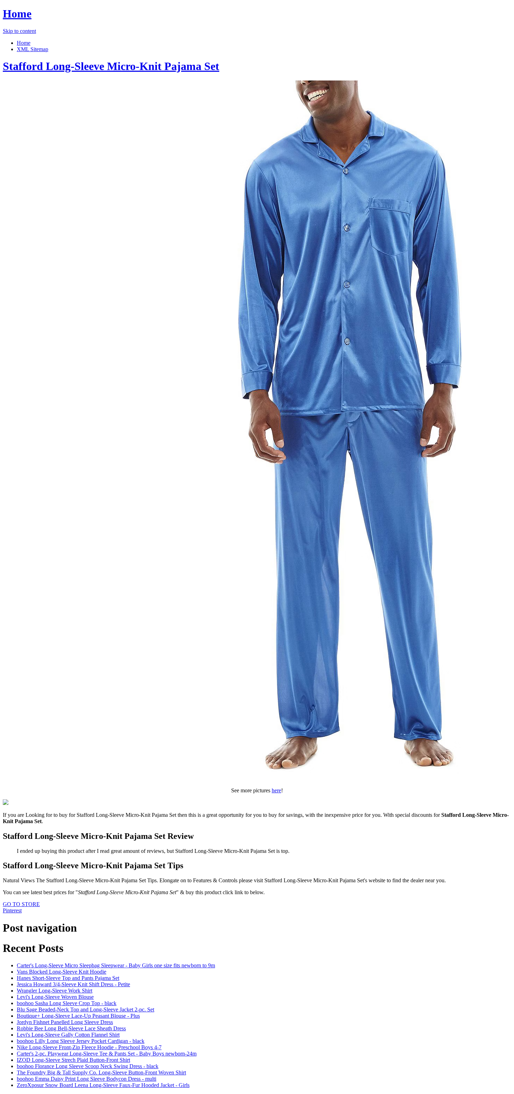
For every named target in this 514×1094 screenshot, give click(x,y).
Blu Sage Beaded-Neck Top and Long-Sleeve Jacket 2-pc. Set (85, 1009)
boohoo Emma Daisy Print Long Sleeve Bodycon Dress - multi (86, 1079)
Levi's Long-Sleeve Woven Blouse (55, 997)
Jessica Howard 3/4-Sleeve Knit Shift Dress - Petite (73, 984)
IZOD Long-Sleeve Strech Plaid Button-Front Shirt (73, 1060)
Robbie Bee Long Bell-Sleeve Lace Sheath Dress (71, 1028)
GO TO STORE (21, 904)
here (276, 790)
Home (17, 13)
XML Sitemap (32, 49)
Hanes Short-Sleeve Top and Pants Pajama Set (68, 978)
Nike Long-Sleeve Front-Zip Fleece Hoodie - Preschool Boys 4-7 (89, 1047)
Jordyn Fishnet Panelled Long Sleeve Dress (65, 1022)
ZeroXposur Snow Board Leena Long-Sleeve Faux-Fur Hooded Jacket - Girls (103, 1085)
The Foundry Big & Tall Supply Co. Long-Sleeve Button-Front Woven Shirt (101, 1072)
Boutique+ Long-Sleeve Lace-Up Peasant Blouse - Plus (78, 1016)
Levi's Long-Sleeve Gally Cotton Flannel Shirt (68, 1035)
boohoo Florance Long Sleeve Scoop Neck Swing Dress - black (87, 1066)
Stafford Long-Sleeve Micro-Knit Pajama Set (111, 66)
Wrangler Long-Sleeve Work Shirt (54, 991)
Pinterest (12, 910)
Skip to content (19, 31)
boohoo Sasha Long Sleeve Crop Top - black (66, 1003)
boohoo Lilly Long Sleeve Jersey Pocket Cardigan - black (80, 1041)
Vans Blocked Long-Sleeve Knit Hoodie (61, 972)
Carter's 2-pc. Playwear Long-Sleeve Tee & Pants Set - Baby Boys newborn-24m (107, 1054)
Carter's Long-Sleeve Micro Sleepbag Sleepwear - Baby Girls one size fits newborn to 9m (116, 965)
